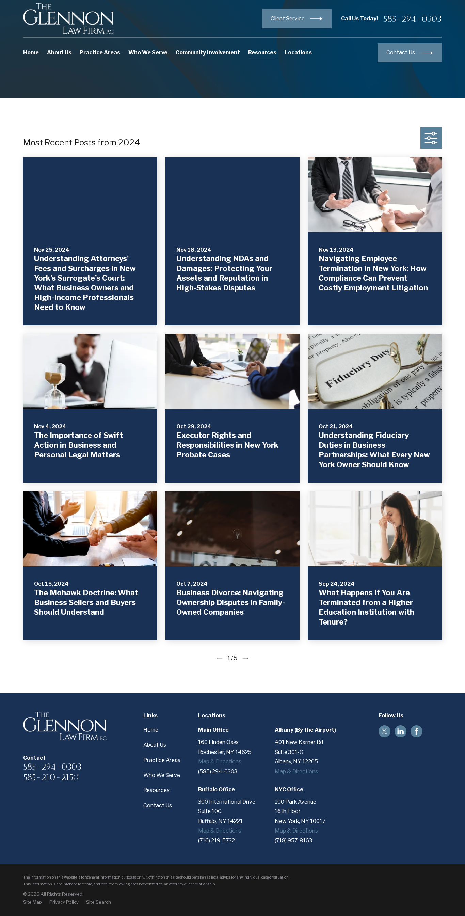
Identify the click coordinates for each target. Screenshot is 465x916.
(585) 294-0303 (217, 771)
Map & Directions (219, 761)
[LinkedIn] (400, 731)
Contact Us (157, 805)
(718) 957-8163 (293, 840)
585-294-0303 (412, 18)
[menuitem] (32, 902)
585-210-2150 (51, 777)
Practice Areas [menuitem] (100, 52)
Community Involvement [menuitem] (208, 52)
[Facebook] (416, 731)
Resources (156, 790)
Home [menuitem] (31, 52)
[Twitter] (384, 731)
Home (150, 730)
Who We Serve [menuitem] (147, 52)
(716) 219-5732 (216, 840)
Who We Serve (161, 775)
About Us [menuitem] (59, 52)
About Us (154, 745)
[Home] (68, 18)
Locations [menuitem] (298, 52)
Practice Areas (161, 760)
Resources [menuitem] (262, 52)
